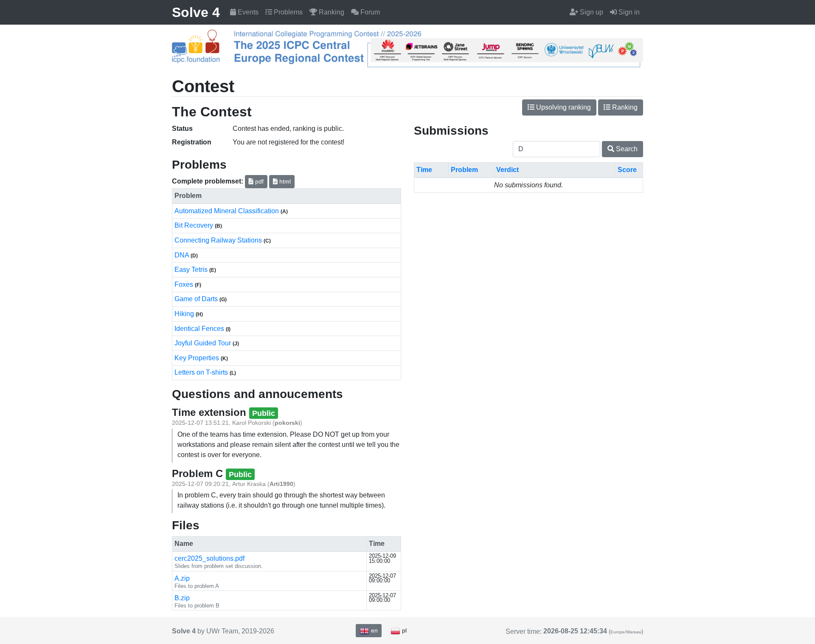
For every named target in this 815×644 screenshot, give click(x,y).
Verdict (507, 169)
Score (627, 169)
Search (626, 149)
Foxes (184, 284)
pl (403, 630)
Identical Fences (200, 328)
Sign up (590, 12)
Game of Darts (196, 298)
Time (424, 169)
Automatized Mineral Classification (227, 211)
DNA (182, 255)
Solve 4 (196, 12)
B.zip (182, 598)
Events (247, 12)
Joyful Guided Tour (203, 343)
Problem (464, 169)
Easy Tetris (191, 269)
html (284, 181)
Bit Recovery (194, 225)
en (373, 630)
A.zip (182, 578)
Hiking (185, 313)
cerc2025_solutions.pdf (209, 558)
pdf (258, 181)
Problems (287, 12)
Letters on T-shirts (202, 372)
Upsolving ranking (562, 107)
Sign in (628, 12)
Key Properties (197, 358)
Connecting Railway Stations (219, 240)
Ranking (330, 12)
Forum (369, 12)
